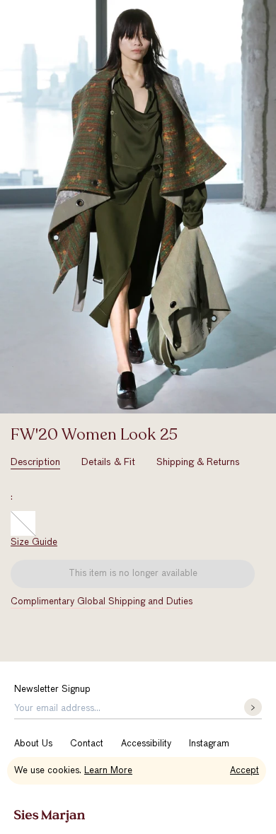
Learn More (108, 770)
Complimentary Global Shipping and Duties (101, 601)
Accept (244, 770)
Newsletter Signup (52, 689)
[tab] (35, 462)
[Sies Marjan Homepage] (49, 816)
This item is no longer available (133, 573)
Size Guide (34, 542)
